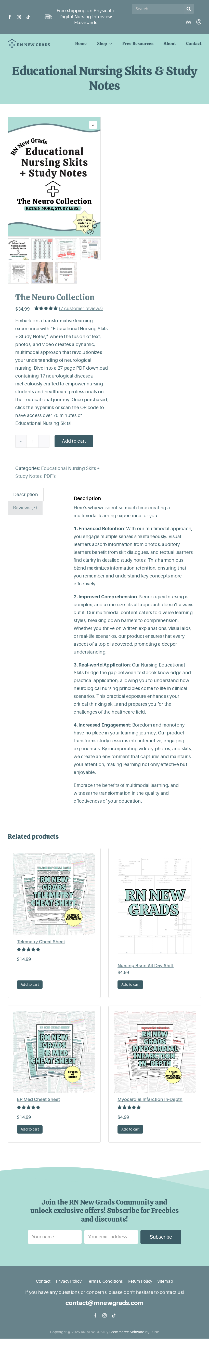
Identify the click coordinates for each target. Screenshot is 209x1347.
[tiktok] (28, 17)
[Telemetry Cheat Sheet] (54, 894)
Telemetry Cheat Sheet (41, 941)
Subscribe (161, 1237)
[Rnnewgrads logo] (29, 41)
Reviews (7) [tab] (25, 507)
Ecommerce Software (127, 1332)
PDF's (50, 476)
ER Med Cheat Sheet (38, 1099)
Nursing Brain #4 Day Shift (145, 965)
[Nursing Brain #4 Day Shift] (155, 906)
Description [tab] (25, 494)
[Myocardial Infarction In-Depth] (155, 1052)
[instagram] (19, 17)
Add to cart (74, 441)
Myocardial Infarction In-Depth (149, 1099)
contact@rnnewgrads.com (105, 1303)
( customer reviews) (81, 308)
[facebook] (10, 17)
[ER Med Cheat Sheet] (54, 1052)
